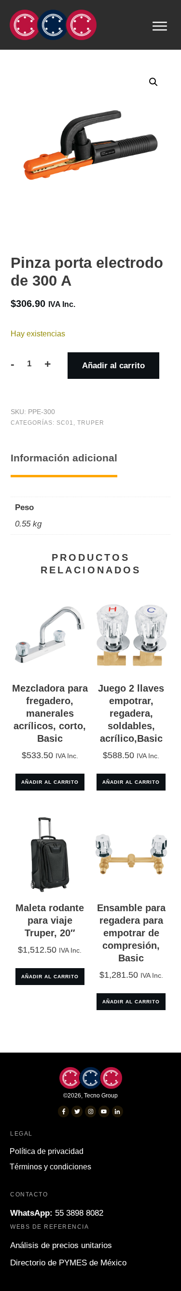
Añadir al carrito (113, 365)
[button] (153, 82)
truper (90, 422)
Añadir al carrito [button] (50, 782)
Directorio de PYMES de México (68, 1262)
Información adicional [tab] (64, 457)
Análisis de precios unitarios (61, 1245)
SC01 (64, 422)
